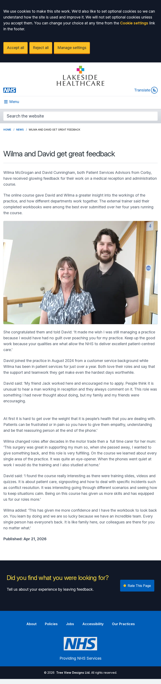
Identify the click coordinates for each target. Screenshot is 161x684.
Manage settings (71, 47)
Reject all (41, 47)
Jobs (70, 624)
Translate (142, 90)
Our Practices (123, 624)
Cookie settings (134, 23)
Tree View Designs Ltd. (73, 672)
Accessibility (93, 624)
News (20, 129)
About (31, 624)
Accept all (15, 47)
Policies (51, 624)
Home (7, 129)
